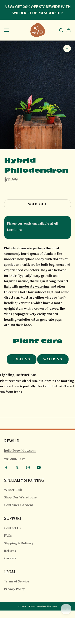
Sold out (37, 204)
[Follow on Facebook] (6, 467)
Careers (10, 558)
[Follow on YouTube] (39, 467)
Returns (10, 551)
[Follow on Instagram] (28, 467)
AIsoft (54, 606)
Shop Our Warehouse (20, 497)
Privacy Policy (14, 589)
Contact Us (12, 528)
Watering (52, 359)
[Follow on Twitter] (17, 467)
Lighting (21, 359)
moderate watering (34, 286)
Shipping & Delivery (18, 543)
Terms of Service (16, 581)
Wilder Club (13, 490)
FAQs (8, 536)
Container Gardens (18, 505)
